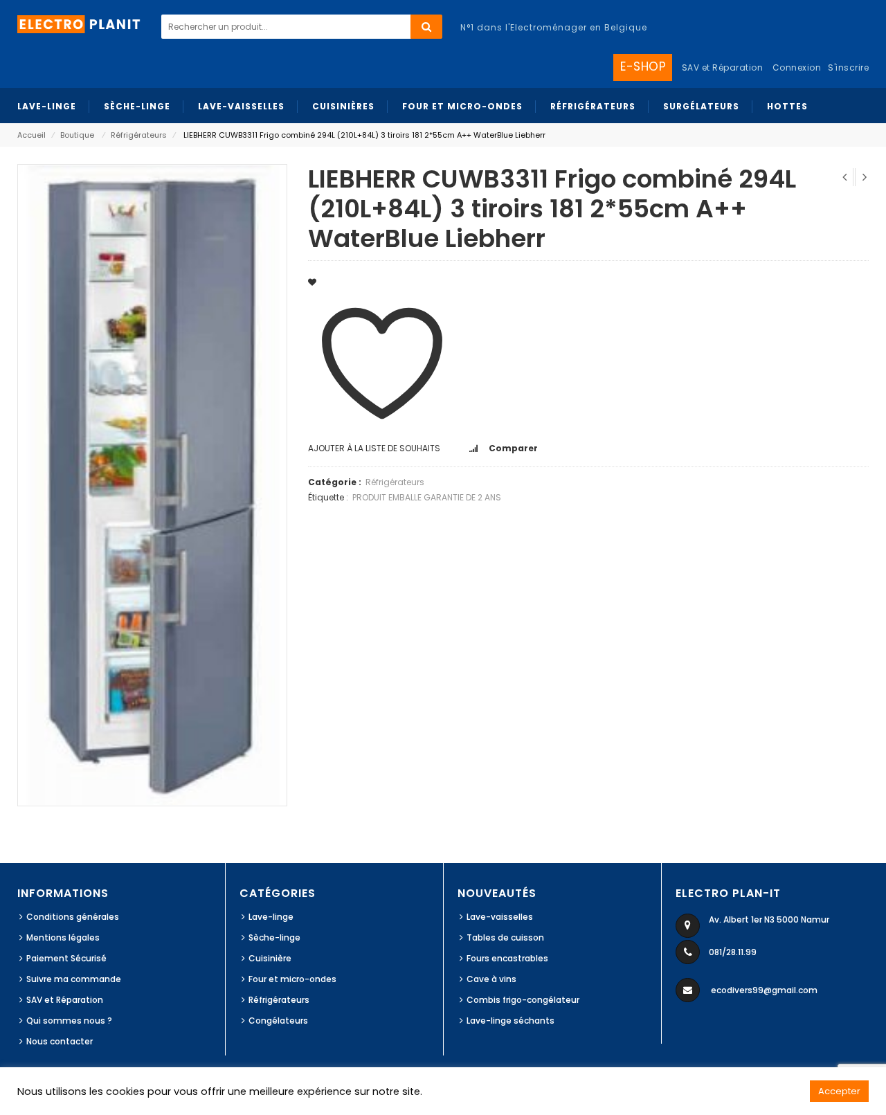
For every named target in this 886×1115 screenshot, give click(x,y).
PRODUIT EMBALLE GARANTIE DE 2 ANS (426, 497)
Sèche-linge (274, 937)
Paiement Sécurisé (66, 958)
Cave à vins (491, 979)
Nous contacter (59, 1041)
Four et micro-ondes (292, 979)
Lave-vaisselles (500, 917)
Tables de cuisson (505, 937)
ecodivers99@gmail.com (764, 990)
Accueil (31, 134)
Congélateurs (278, 1020)
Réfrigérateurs (139, 134)
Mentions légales (63, 937)
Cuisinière (269, 958)
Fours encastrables (507, 958)
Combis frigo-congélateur (523, 1000)
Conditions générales (72, 917)
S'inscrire (848, 67)
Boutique (77, 134)
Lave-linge (270, 917)
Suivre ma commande (73, 979)
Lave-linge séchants (510, 1020)
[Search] (426, 27)
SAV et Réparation (64, 1000)
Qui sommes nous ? (69, 1020)
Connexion (797, 67)
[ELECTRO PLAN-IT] (79, 23)
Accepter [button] (839, 1091)
